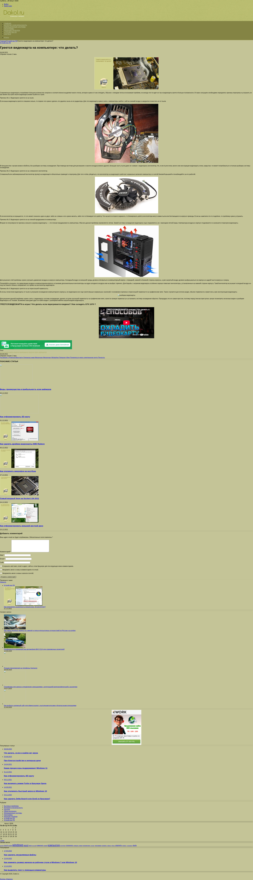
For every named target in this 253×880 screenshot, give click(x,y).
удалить (118, 845)
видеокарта (24, 352)
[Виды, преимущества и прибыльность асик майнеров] (16, 385)
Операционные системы (14, 27)
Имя (2, 555)
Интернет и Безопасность (15, 25)
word (26, 845)
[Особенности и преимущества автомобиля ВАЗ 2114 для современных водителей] (15, 647)
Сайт (2, 562)
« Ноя (2, 841)
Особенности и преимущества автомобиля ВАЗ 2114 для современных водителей (34, 649)
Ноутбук (7, 34)
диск (30, 845)
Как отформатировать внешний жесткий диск (21, 526)
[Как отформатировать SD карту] (19, 413)
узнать (124, 845)
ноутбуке (62, 845)
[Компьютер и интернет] (16, 20)
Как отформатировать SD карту (15, 417)
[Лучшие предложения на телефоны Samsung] (15, 666)
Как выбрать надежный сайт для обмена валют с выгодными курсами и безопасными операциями (40, 705)
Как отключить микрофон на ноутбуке (18, 471)
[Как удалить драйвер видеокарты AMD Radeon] (19, 440)
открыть (76, 845)
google (10, 845)
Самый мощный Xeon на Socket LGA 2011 (19, 498)
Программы (9, 29)
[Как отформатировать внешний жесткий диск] (19, 522)
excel (6, 845)
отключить (69, 845)
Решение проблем (12, 30)
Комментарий (5, 552)
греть (36, 352)
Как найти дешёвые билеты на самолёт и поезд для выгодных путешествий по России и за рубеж (40, 630)
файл (135, 845)
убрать (113, 845)
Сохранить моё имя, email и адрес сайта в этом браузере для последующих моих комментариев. (38, 566)
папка (80, 845)
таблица (109, 845)
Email (2, 559)
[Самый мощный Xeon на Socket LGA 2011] (19, 495)
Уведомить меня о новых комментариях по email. (20, 570)
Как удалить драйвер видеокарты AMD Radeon (22, 444)
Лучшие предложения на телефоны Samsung (20, 668)
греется (31, 352)
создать (104, 845)
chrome (2, 845)
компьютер (43, 352)
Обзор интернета (10, 811)
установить (129, 845)
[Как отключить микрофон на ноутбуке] (19, 467)
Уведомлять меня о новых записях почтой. (18, 573)
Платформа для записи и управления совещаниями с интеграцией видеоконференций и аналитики (40, 687)
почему (92, 845)
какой (45, 845)
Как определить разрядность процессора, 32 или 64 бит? (25, 607)
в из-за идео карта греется (9, 352)
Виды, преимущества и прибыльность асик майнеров (25, 389)
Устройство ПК (10, 32)
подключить (86, 845)
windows (17, 845)
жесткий (34, 845)
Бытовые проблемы (11, 806)
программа (98, 845)
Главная (3, 41)
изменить (40, 845)
